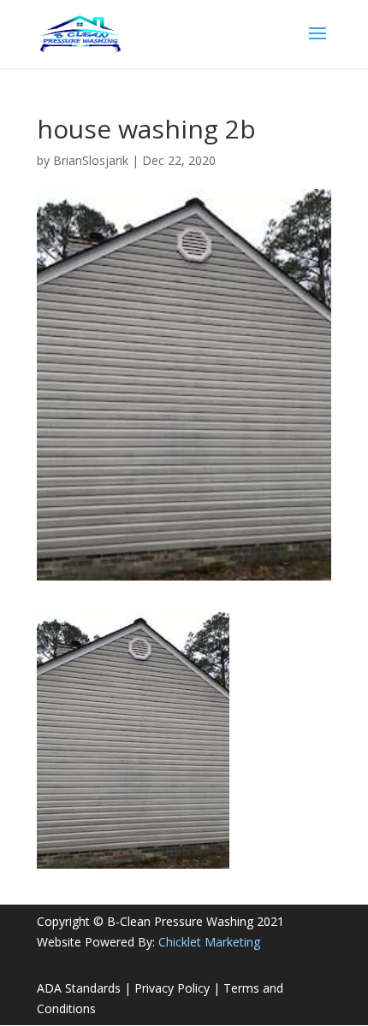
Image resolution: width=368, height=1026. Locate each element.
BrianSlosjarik (90, 160)
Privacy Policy (172, 988)
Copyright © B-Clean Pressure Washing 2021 (160, 921)
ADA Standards (79, 988)
